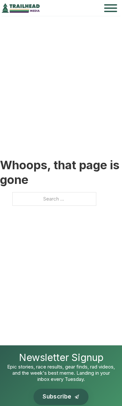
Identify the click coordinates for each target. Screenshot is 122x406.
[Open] (110, 8)
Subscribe (57, 396)
